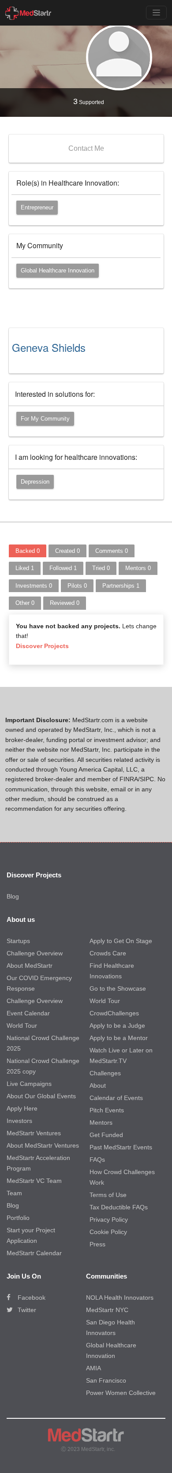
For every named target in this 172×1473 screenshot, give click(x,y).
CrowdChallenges (114, 1013)
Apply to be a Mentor (119, 1037)
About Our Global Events (41, 1096)
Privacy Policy (109, 1219)
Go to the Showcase (118, 988)
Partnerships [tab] (120, 585)
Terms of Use (108, 1194)
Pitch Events (107, 1110)
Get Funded (106, 1134)
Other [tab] (24, 603)
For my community (45, 418)
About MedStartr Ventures (43, 1145)
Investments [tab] (33, 585)
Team (14, 1193)
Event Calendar (28, 1013)
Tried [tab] (101, 568)
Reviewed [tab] (64, 603)
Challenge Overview (35, 953)
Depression (35, 481)
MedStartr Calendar (34, 1253)
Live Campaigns (29, 1083)
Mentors (101, 1122)
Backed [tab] (27, 551)
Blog (13, 896)
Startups (18, 940)
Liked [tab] (24, 568)
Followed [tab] (63, 568)
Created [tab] (67, 551)
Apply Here (22, 1108)
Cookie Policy (108, 1231)
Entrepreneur (37, 207)
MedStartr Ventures (34, 1133)
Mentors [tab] (138, 568)
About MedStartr (29, 965)
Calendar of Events (116, 1097)
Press (97, 1244)
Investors (19, 1120)
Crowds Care (108, 953)
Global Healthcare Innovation (57, 270)
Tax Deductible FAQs (119, 1207)
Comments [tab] (111, 551)
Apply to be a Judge (117, 1025)
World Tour (22, 1025)
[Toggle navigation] (156, 12)
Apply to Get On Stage (121, 940)
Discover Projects (42, 645)
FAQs (97, 1159)
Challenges (105, 1073)
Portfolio (18, 1217)
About (98, 1085)
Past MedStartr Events (121, 1147)
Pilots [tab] (77, 585)
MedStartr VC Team (34, 1180)
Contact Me (86, 148)
